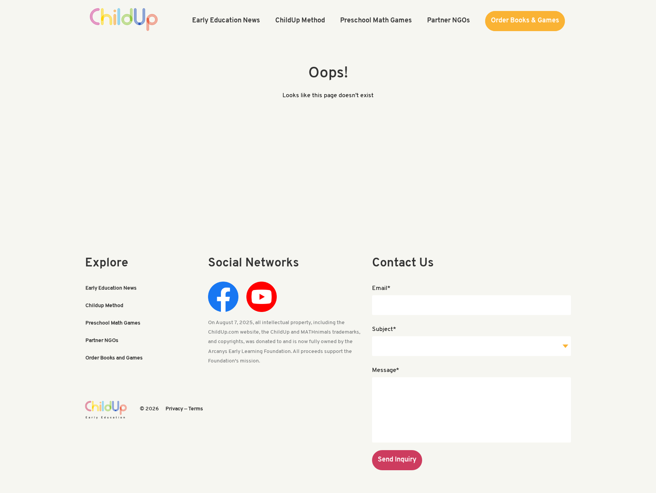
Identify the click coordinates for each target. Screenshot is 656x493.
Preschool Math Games (112, 323)
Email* (381, 288)
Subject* (384, 329)
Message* (385, 370)
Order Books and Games (114, 358)
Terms (195, 409)
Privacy (174, 409)
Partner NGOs (101, 340)
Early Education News (111, 288)
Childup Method (104, 306)
